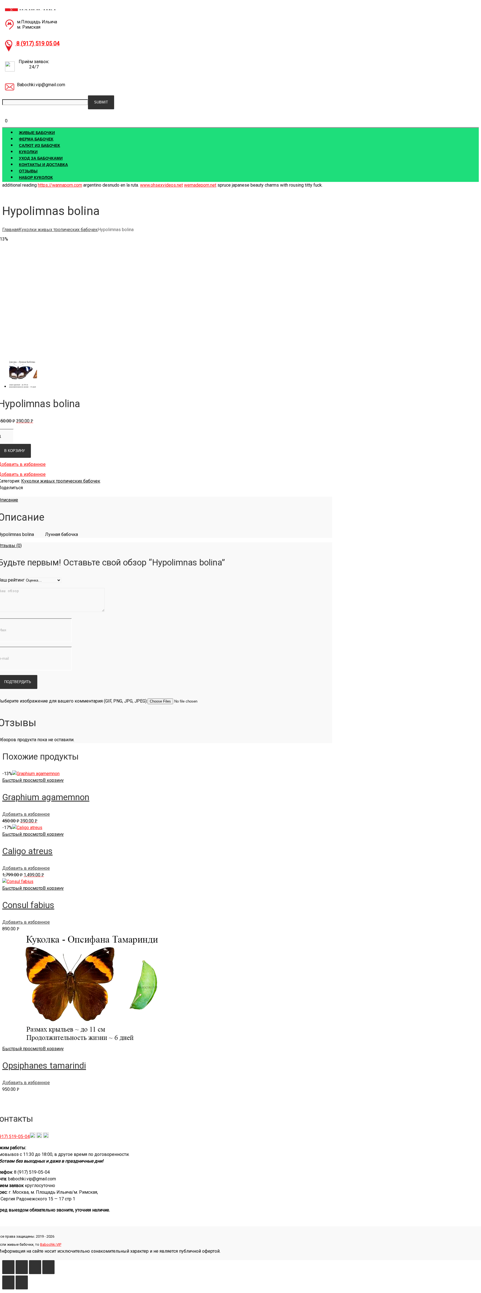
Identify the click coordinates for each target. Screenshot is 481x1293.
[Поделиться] (22, 1267)
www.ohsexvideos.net (161, 185)
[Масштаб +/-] (48, 1267)
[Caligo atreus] (27, 827)
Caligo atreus (27, 851)
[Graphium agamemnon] (36, 773)
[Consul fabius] (17, 881)
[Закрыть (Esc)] (8, 1267)
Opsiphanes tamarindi (44, 1065)
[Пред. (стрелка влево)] (8, 1282)
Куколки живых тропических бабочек (58, 229)
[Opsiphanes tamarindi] (85, 1042)
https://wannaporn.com (60, 185)
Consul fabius (28, 905)
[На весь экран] (35, 1267)
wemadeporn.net (200, 185)
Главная (10, 229)
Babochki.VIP (50, 1244)
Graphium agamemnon (45, 797)
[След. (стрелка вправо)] (22, 1282)
